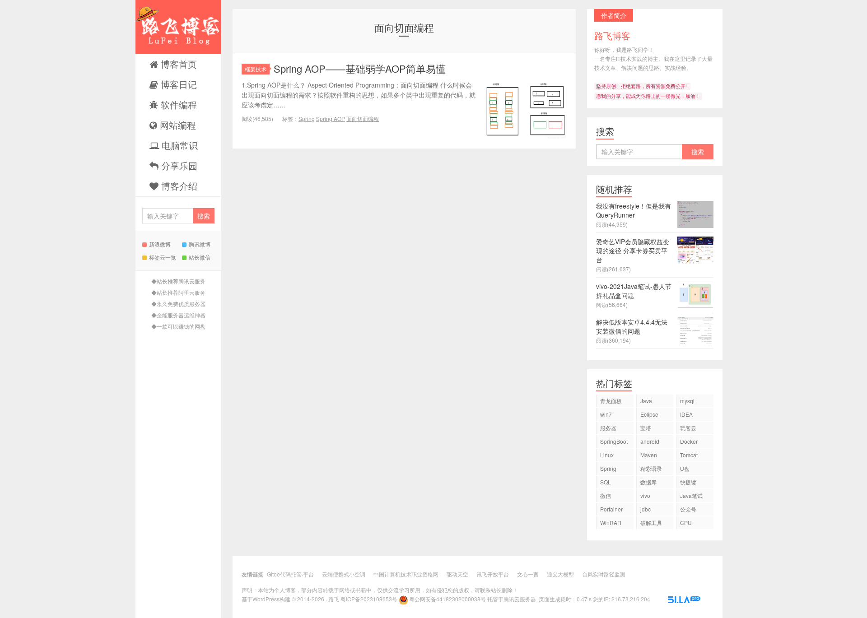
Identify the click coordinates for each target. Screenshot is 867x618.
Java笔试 (691, 495)
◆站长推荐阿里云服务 (178, 292)
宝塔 (645, 428)
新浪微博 (160, 244)
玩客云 (688, 428)
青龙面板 (611, 400)
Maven (648, 455)
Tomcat (689, 455)
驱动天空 (457, 574)
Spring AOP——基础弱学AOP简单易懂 (360, 68)
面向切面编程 (362, 118)
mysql (687, 400)
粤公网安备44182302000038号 (447, 599)
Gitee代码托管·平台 (290, 574)
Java (646, 400)
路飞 (333, 599)
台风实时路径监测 (603, 574)
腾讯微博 (199, 244)
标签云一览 (162, 257)
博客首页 (177, 63)
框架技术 (255, 69)
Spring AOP (330, 118)
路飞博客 (178, 27)
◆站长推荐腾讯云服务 (178, 281)
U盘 (685, 468)
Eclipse (649, 414)
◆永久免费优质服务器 (178, 303)
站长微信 (199, 257)
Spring (306, 118)
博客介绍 (177, 185)
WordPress (266, 599)
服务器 (608, 428)
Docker (689, 441)
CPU (686, 522)
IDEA (686, 414)
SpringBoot (614, 441)
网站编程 (176, 124)
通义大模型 (560, 574)
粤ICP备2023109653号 (368, 599)
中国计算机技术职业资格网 (405, 574)
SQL (605, 482)
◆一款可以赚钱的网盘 (178, 326)
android (649, 441)
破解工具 (651, 522)
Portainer (611, 509)
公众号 (688, 509)
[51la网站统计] (684, 599)
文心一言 (528, 574)
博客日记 (177, 84)
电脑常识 (178, 145)
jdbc (645, 509)
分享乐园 (177, 165)
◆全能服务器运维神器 (178, 315)
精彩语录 (651, 468)
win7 (606, 414)
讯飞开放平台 (492, 574)
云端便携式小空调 (343, 574)
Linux (607, 455)
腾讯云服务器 (519, 599)
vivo (645, 495)
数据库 (648, 482)
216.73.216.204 (630, 599)
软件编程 (177, 104)
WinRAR (610, 522)
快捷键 (688, 482)
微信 (605, 495)
